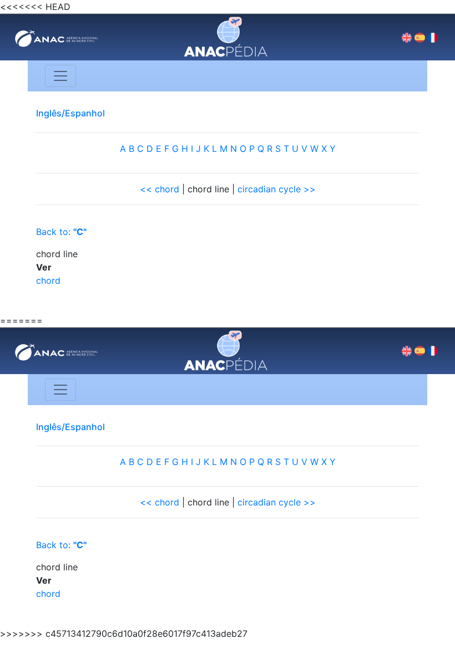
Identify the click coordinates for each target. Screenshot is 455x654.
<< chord (159, 189)
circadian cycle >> (276, 189)
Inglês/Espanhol (70, 113)
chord (48, 280)
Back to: (61, 231)
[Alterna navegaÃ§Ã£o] (60, 76)
